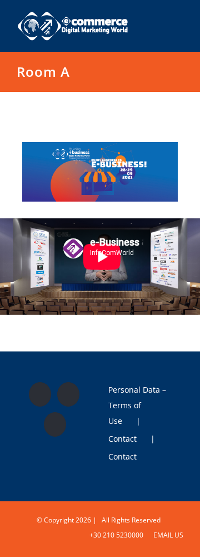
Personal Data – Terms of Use (137, 405)
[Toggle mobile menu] (178, 19)
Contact (122, 438)
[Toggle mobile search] (158, 19)
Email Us (166, 535)
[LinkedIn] (55, 424)
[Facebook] (40, 394)
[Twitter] (68, 394)
